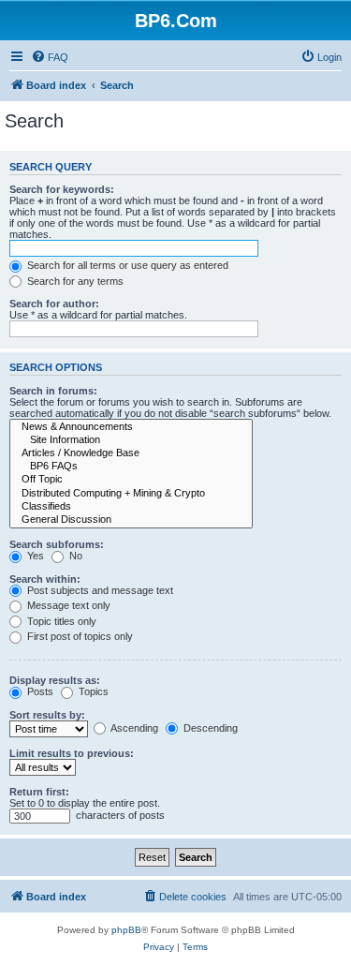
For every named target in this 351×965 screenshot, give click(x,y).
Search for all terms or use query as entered (126, 265)
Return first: (39, 791)
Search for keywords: (61, 189)
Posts (38, 691)
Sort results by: (47, 714)
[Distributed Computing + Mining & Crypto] (131, 493)
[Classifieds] (131, 506)
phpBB (126, 930)
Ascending (133, 728)
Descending (209, 728)
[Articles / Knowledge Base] (131, 453)
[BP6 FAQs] (131, 466)
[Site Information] (131, 440)
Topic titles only (60, 621)
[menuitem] (49, 57)
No (74, 555)
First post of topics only (78, 636)
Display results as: (54, 680)
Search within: (44, 579)
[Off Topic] (131, 479)
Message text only (67, 605)
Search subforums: (56, 544)
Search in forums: (53, 390)
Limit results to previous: (71, 753)
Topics (92, 691)
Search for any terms (74, 281)
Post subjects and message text (98, 590)
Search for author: (54, 303)
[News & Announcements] (131, 427)
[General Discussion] (131, 520)
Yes (34, 555)
